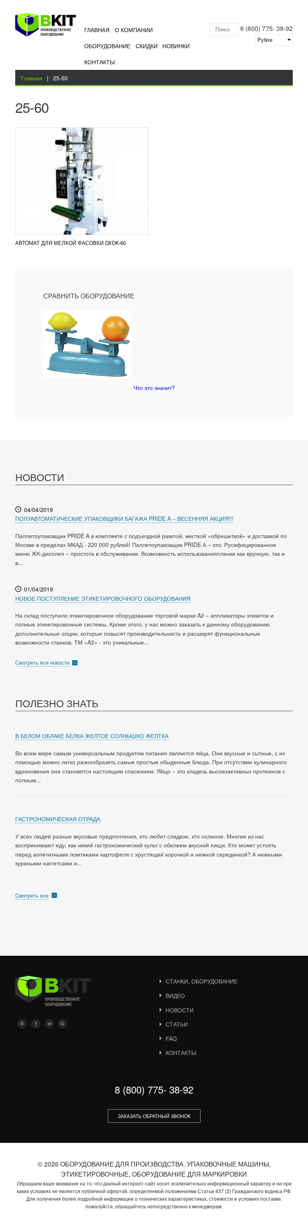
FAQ (171, 1038)
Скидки (147, 46)
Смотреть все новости (42, 662)
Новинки (176, 46)
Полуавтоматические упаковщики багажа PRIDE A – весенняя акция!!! (124, 518)
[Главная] (45, 26)
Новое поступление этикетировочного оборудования (102, 598)
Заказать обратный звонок (154, 1115)
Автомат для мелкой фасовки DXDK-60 (70, 243)
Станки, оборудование (201, 981)
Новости (180, 1010)
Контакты (99, 62)
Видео (175, 995)
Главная (96, 30)
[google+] (62, 1023)
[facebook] (36, 1023)
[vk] (22, 1023)
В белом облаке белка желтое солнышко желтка (91, 736)
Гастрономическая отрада (57, 819)
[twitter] (49, 1023)
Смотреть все (32, 895)
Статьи (177, 1024)
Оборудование (107, 46)
